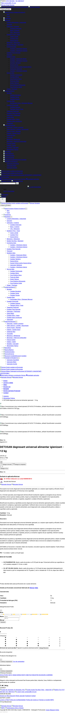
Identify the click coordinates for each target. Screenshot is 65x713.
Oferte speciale (20, 696)
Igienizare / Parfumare (13, 115)
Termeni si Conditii (44, 700)
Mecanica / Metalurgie (13, 139)
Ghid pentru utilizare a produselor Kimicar (13, 179)
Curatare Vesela (15, 99)
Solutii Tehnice (14, 83)
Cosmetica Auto (11, 46)
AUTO (10, 675)
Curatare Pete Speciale (13, 53)
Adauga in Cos (4, 468)
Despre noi (6, 387)
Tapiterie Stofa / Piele (16, 109)
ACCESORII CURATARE (46, 675)
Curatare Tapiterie (15, 63)
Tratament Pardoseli (13, 111)
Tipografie (10, 137)
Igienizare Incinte (12, 168)
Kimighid (6, 389)
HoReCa (12, 91)
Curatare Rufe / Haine (13, 119)
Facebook (28, 696)
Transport (9, 55)
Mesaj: (2, 620)
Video (5, 385)
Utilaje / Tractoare (12, 89)
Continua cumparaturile (6, 661)
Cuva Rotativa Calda (16, 87)
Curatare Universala (12, 105)
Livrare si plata (8, 383)
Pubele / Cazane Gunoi (13, 133)
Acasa (5, 381)
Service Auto (10, 73)
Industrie (12, 125)
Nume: (2, 616)
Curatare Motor (14, 77)
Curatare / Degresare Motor (18, 59)
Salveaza (3, 622)
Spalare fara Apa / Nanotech (15, 44)
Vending (12, 155)
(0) (1, 462)
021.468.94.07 (20, 1)
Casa (8, 16)
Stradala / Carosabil (12, 147)
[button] (34, 187)
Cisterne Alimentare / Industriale (16, 22)
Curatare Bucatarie (15, 95)
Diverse (11, 157)
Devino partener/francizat (11, 391)
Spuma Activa (14, 40)
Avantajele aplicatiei (33, 179)
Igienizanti (10, 123)
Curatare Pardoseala (16, 75)
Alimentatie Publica (12, 149)
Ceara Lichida (14, 36)
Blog (8, 696)
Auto (8, 14)
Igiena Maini (10, 117)
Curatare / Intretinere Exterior (18, 51)
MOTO (24, 675)
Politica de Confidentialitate (17, 700)
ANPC (52, 700)
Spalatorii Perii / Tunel (13, 34)
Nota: (1, 612)
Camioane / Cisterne (13, 26)
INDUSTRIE (35, 675)
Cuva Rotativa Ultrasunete (17, 85)
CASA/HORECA (17, 675)
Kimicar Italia (34, 588)
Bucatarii (9, 93)
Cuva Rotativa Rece (16, 79)
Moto (9, 151)
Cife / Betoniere (15, 32)
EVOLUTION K (4, 675)
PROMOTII (14, 161)
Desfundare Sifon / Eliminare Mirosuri (21, 103)
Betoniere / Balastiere (13, 42)
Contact (5, 393)
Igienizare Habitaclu (16, 69)
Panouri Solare (11, 143)
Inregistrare (10, 191)
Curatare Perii (14, 38)
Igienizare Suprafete (13, 163)
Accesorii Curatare (21, 159)
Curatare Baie (11, 101)
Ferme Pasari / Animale (14, 131)
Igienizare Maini (11, 165)
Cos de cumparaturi (18, 661)
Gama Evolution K (20, 12)
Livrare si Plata (4, 700)
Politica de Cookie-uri (32, 700)
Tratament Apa (11, 135)
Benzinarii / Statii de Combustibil (16, 141)
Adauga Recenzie (43, 648)
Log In (5, 191)
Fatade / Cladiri (11, 145)
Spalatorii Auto (11, 57)
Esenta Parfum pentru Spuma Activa (20, 67)
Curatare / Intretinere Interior (18, 48)
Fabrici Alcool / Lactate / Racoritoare (18, 129)
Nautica (11, 153)
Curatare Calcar (14, 97)
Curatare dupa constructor (14, 121)
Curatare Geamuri (15, 107)
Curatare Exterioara (15, 28)
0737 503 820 (10, 1)
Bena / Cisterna (14, 30)
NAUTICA (29, 675)
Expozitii (12, 696)
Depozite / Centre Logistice (15, 127)
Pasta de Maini (14, 81)
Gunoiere (9, 24)
